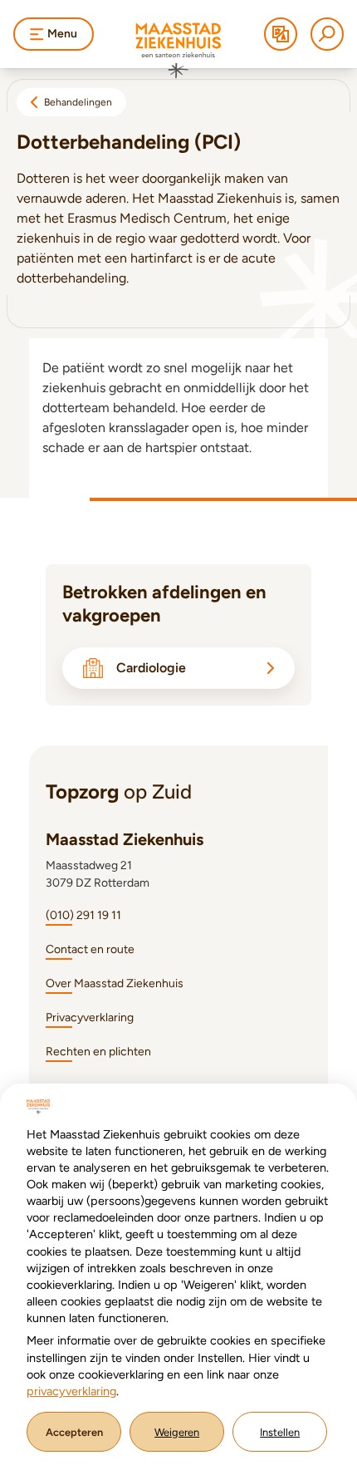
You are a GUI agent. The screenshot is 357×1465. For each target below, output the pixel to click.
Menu (62, 34)
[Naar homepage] (178, 50)
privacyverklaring (71, 1391)
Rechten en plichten (98, 1052)
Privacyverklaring (90, 1017)
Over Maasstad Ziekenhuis (114, 983)
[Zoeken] (327, 34)
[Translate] (280, 34)
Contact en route (90, 949)
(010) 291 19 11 (83, 915)
